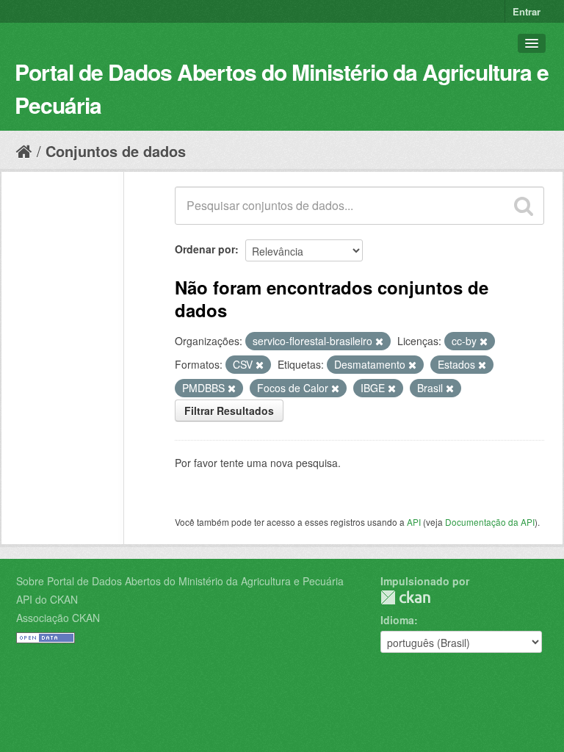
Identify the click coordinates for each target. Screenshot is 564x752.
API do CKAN (47, 599)
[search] (523, 206)
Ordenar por (205, 249)
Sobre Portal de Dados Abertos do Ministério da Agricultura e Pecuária (180, 581)
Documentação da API (490, 522)
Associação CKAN (58, 617)
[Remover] (379, 341)
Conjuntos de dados (116, 151)
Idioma (397, 619)
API (414, 522)
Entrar (526, 11)
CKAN (405, 597)
